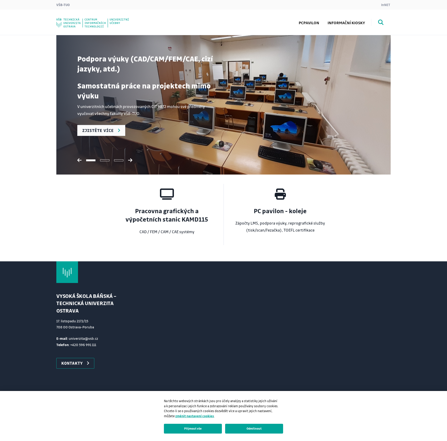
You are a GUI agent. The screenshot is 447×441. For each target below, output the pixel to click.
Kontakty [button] (72, 363)
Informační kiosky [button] (346, 22)
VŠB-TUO (63, 5)
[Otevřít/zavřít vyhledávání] (381, 23)
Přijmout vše (193, 428)
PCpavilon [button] (309, 22)
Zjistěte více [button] (98, 130)
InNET (385, 5)
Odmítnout (254, 428)
